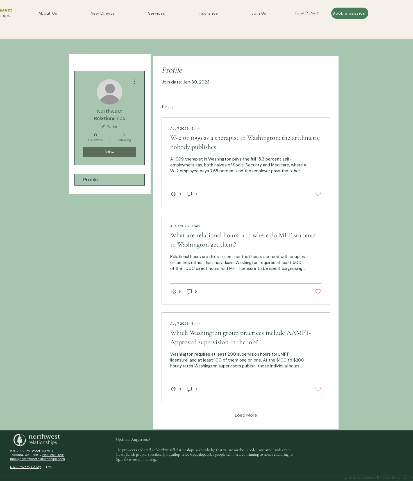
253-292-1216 (53, 455)
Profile (90, 179)
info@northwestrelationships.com (37, 459)
